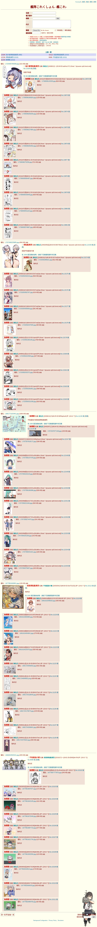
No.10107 (52, 837)
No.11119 (77, 598)
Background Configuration (40, 920)
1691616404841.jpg (26, 633)
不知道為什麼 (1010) (60, 57)
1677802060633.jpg (28, 885)
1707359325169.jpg (24, 535)
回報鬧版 (32, 42)
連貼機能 (68, 30)
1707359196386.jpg (29, 490)
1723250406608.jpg (25, 308)
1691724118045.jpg (29, 695)
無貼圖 (59, 30)
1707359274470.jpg (27, 519)
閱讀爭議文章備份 (66, 36)
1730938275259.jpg (25, 162)
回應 (34, 68)
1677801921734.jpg (29, 839)
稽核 (91, 2)
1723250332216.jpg (25, 276)
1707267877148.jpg (54, 431)
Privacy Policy (53, 920)
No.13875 (64, 127)
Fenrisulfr (78, 2)
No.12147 (65, 439)
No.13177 (65, 306)
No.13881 (64, 225)
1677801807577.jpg (29, 789)
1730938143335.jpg (48, 81)
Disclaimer (61, 920)
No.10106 (52, 825)
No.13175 (65, 274)
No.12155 (64, 566)
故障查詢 (55, 42)
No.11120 (54, 614)
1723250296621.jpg (45, 260)
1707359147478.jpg (29, 458)
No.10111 (52, 899)
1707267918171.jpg (29, 441)
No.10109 (52, 867)
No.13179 (63, 337)
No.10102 (78, 770)
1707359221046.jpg (25, 503)
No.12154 (64, 549)
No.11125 (53, 692)
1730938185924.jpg (29, 97)
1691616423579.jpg (25, 649)
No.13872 (86, 79)
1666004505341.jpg (12, 755)
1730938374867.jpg (25, 227)
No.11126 (53, 709)
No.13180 (63, 354)
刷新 (95, 2)
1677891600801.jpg (12, 583)
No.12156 (88, 245)
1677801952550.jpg (29, 854)
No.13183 (63, 399)
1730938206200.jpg (29, 114)
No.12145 (31, 429)
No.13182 (63, 386)
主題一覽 (48, 52)
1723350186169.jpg (28, 340)
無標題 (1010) (10, 60)
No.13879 (64, 192)
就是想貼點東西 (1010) (61, 55)
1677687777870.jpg (54, 772)
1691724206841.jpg (29, 727)
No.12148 (64, 455)
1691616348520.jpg (48, 600)
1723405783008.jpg (12, 64)
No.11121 (54, 631)
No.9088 (30, 760)
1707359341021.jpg (29, 552)
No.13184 (26, 68)
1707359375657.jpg (25, 568)
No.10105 (52, 814)
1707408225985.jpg (12, 242)
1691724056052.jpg (29, 666)
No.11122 (54, 647)
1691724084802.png (24, 678)
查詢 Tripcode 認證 (47, 42)
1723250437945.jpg (29, 325)
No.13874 (64, 111)
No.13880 (64, 208)
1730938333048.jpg (25, 194)
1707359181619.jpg (25, 474)
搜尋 (83, 2)
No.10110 (52, 883)
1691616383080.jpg (25, 617)
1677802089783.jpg (29, 902)
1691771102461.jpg (12, 414)
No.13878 (64, 176)
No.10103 (52, 786)
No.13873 (64, 95)
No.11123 (53, 663)
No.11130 (79, 416)
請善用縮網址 (43, 40)
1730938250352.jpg (29, 146)
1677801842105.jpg (29, 801)
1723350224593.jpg (26, 356)
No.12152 (64, 517)
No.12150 (64, 488)
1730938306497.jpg (25, 178)
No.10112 (88, 586)
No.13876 (64, 143)
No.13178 (65, 323)
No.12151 (64, 501)
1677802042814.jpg (25, 869)
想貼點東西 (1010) (12, 57)
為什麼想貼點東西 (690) (14, 55)
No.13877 (64, 160)
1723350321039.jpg (29, 401)
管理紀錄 (38, 42)
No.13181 (63, 370)
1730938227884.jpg (29, 129)
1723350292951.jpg (29, 388)
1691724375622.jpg (23, 740)
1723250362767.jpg (25, 292)
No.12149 (64, 472)
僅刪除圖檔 (92, 914)
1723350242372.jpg (25, 372)
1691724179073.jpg (26, 711)
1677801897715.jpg (29, 828)
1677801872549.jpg (29, 816)
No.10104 (52, 799)
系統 (87, 2)
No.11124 (53, 676)
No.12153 (64, 533)
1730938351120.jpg (25, 211)
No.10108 (52, 852)
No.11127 (53, 725)
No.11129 (53, 738)
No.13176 (65, 290)
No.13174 (84, 257)
